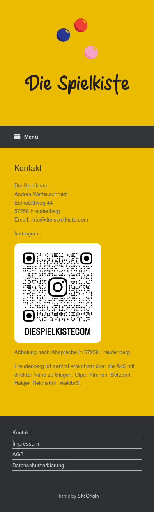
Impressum (25, 443)
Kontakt (21, 432)
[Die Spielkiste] (77, 56)
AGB (18, 454)
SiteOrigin (88, 495)
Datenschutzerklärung (38, 465)
